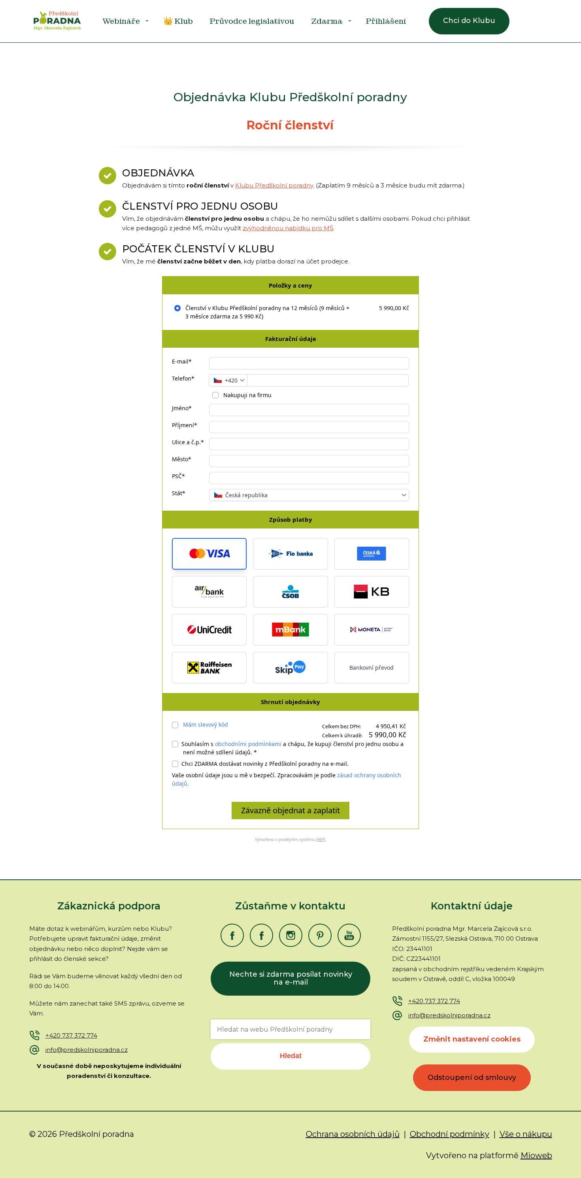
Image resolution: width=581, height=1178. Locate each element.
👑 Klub (178, 21)
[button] (209, 554)
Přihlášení (386, 21)
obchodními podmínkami (248, 744)
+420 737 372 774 (71, 1035)
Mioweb (536, 1155)
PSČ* (178, 476)
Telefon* (183, 378)
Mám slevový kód (205, 724)
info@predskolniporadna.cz (86, 1049)
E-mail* (182, 361)
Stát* (178, 493)
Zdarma (327, 21)
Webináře (121, 21)
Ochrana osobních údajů (353, 1134)
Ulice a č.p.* (188, 442)
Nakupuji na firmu (247, 395)
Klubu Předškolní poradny (274, 185)
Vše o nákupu (526, 1134)
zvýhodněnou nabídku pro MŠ (288, 228)
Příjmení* (184, 425)
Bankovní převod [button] (371, 667)
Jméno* (182, 408)
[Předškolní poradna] (57, 21)
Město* (181, 459)
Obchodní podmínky (449, 1134)
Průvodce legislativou (252, 21)
